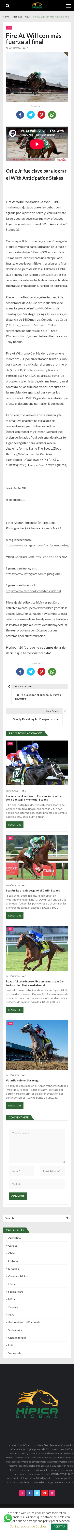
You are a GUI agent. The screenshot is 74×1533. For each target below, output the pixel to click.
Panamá (13, 1307)
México (12, 1299)
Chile (11, 1253)
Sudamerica (15, 1330)
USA (9, 27)
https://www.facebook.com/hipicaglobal (33, 591)
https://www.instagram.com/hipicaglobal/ (34, 574)
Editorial (13, 1261)
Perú (11, 1314)
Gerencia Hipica (18, 1276)
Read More (14, 824)
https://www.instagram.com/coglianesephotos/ (37, 545)
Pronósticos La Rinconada (24, 1322)
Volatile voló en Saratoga (22, 1080)
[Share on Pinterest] (41, 115)
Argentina (14, 1238)
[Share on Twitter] (31, 115)
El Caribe (13, 1268)
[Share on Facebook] (20, 115)
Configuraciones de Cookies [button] (28, 1526)
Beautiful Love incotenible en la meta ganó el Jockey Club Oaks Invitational (35, 983)
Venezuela (14, 1353)
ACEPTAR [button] (59, 1526)
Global (12, 1284)
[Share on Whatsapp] (52, 115)
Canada (13, 1245)
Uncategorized (17, 1337)
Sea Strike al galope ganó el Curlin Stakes (33, 890)
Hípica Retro (15, 1291)
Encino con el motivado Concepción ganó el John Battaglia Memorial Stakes (34, 797)
